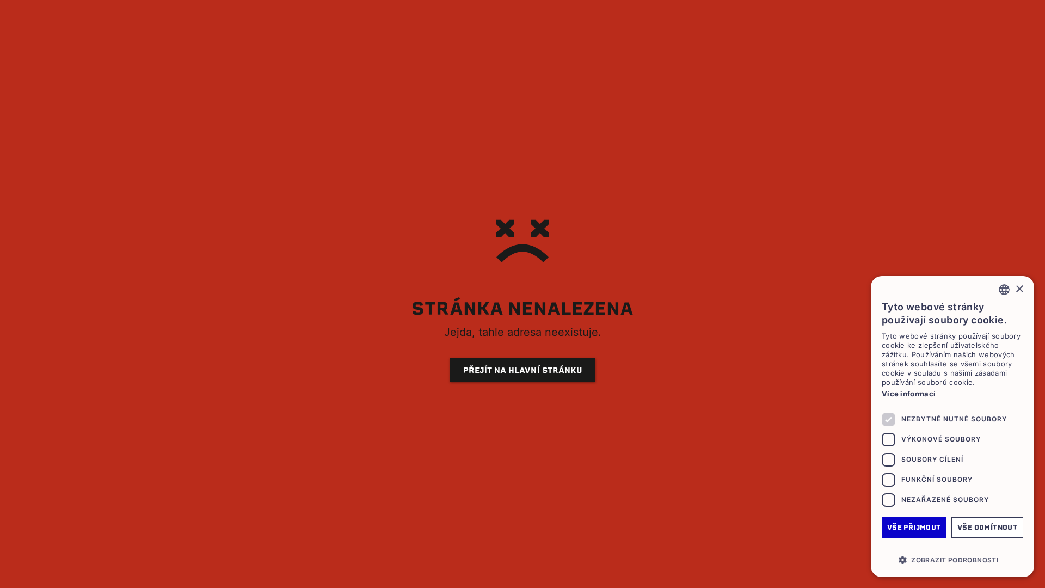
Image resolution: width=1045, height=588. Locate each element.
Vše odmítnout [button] (987, 527)
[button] (952, 559)
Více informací (909, 393)
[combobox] (1004, 289)
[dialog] (952, 426)
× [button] (1019, 289)
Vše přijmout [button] (914, 527)
